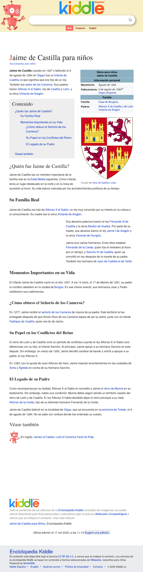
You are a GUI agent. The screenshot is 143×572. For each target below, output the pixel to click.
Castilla (55, 89)
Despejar (123, 20)
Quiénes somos (51, 566)
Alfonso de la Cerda (21, 402)
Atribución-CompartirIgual (111, 514)
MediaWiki (29, 563)
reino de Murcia (113, 388)
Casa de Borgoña (108, 102)
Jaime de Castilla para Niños (27, 523)
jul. (122, 88)
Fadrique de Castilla (21, 321)
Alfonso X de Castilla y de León (116, 106)
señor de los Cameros (38, 84)
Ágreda (23, 368)
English (92, 28)
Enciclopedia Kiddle (70, 510)
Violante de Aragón (109, 109)
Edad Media (38, 179)
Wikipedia (96, 560)
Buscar (130, 20)
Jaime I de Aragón (118, 231)
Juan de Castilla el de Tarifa (114, 261)
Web (69, 28)
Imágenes (80, 28)
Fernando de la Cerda (79, 247)
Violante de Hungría (88, 235)
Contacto (98, 566)
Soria (12, 368)
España (111, 92)
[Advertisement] (71, 41)
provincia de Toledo (114, 409)
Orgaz (102, 92)
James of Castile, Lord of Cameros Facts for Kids (64, 437)
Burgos (58, 287)
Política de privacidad (76, 566)
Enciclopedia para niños (23, 63)
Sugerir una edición (97, 532)
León (66, 89)
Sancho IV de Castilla (99, 252)
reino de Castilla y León (104, 182)
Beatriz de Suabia (99, 226)
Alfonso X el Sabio (29, 89)
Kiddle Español (18, 566)
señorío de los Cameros (56, 312)
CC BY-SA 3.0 (65, 556)
